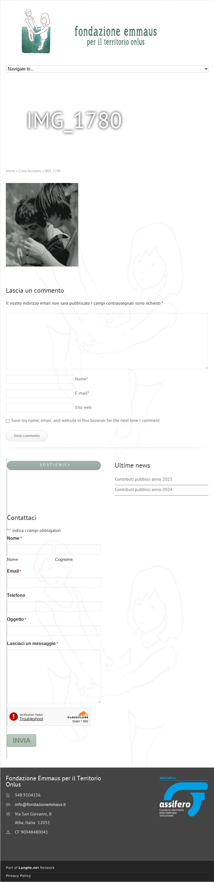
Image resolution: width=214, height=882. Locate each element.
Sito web (83, 408)
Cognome (64, 559)
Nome (81, 379)
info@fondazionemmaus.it (40, 805)
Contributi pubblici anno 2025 (143, 480)
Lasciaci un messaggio (32, 643)
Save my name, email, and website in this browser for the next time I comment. (85, 421)
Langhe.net (29, 868)
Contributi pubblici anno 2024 (143, 490)
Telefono (16, 595)
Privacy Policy (18, 876)
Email (14, 571)
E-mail (82, 394)
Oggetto (16, 619)
